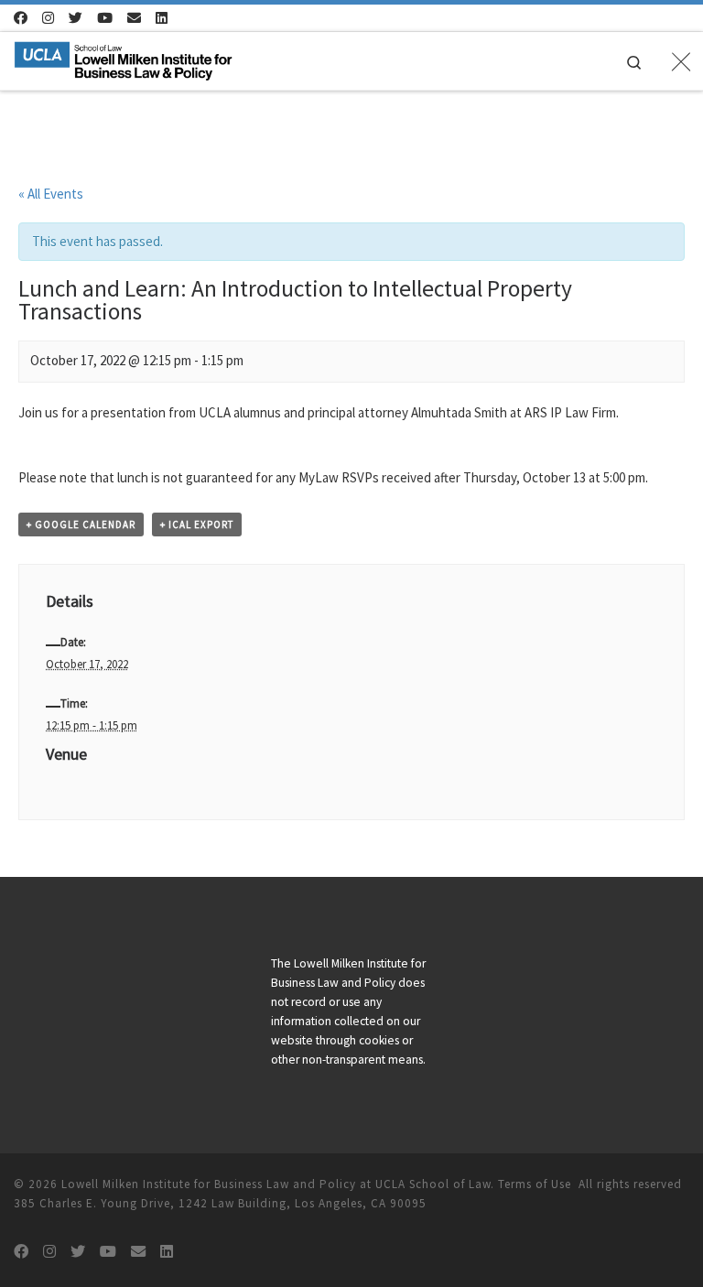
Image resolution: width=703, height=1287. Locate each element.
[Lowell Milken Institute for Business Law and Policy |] (123, 58)
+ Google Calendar (81, 524)
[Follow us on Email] (134, 17)
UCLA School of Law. (434, 1184)
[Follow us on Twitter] (75, 17)
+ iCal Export (196, 524)
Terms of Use (534, 1184)
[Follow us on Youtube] (105, 17)
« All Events (50, 193)
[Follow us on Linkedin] (162, 17)
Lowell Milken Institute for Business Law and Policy (208, 1184)
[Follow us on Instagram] (48, 17)
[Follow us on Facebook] (20, 17)
